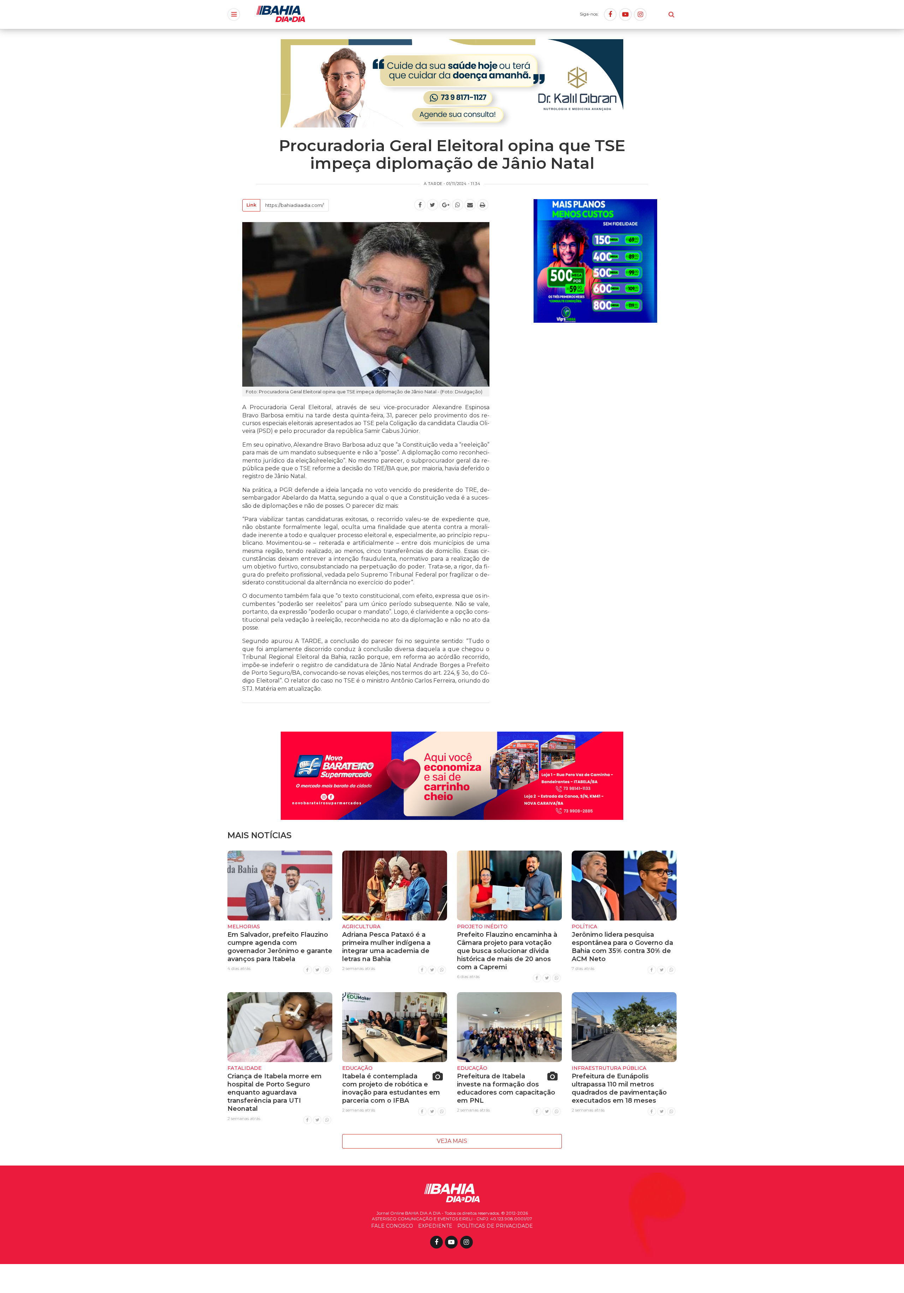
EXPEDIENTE (435, 1226)
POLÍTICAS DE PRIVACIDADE (495, 1226)
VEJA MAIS (452, 1141)
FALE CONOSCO (392, 1226)
